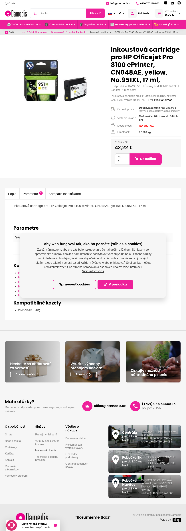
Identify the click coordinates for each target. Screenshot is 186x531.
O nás (12, 3)
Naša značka (13, 440)
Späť (11, 32)
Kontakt (9, 459)
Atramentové (57, 32)
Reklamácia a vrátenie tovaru (74, 446)
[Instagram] (179, 3)
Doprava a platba (75, 438)
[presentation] (177, 361)
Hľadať (95, 13)
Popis (12, 194)
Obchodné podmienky (71, 456)
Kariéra (9, 453)
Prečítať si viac (163, 99)
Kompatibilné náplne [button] (60, 24)
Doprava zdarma (149, 107)
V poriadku (117, 284)
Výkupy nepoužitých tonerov (47, 442)
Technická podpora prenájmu (46, 458)
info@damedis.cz (121, 3)
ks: (119, 156)
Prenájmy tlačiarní (46, 434)
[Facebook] (166, 3)
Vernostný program (16, 475)
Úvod (23, 32)
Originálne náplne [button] (93, 24)
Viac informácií (93, 271)
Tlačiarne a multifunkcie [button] (24, 24)
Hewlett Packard (76, 32)
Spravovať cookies (74, 284)
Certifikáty (11, 447)
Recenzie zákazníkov (12, 468)
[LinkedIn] (172, 3)
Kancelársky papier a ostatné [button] (131, 24)
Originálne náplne (38, 32)
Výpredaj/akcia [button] (167, 24)
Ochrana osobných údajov (76, 465)
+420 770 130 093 (149, 3)
